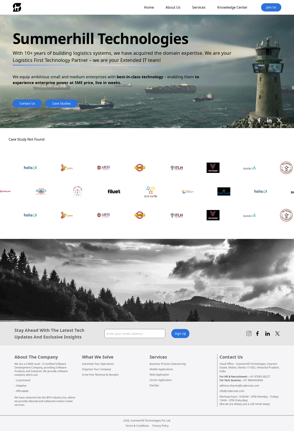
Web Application (159, 374)
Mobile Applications (161, 369)
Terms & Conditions (137, 426)
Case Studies (61, 103)
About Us (173, 7)
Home (149, 7)
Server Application (161, 380)
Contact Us (27, 103)
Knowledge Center (232, 7)
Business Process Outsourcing (168, 364)
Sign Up (180, 333)
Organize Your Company (96, 369)
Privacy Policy (160, 426)
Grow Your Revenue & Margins (100, 374)
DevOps (154, 385)
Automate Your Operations (98, 364)
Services (199, 7)
